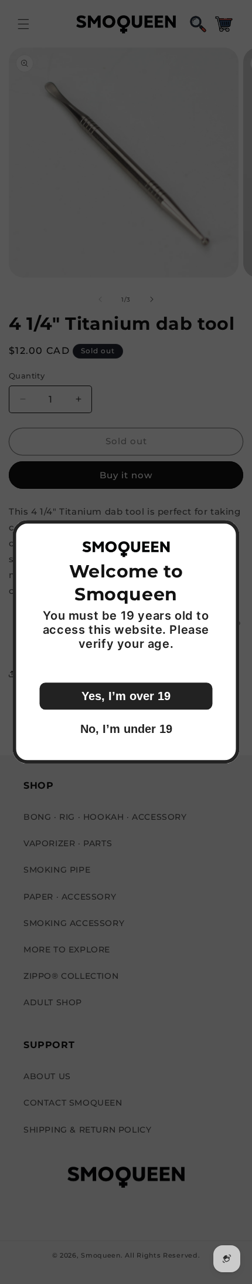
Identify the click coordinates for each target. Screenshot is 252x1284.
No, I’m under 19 (126, 729)
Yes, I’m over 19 (126, 696)
